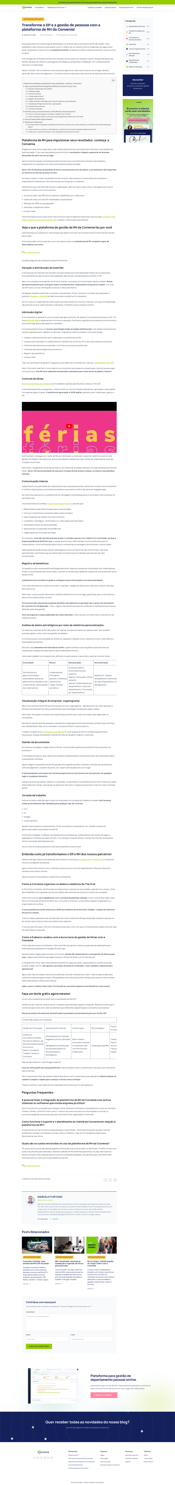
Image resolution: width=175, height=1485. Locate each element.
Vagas (102, 1455)
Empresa (103, 1451)
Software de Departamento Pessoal (80, 1458)
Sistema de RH (73, 1455)
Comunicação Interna (75, 1465)
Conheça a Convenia (95, 7)
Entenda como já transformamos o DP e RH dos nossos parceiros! (50, 111)
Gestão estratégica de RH (32, 1257)
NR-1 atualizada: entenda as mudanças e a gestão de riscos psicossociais (69, 1263)
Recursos (129, 1451)
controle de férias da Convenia (37, 384)
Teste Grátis (148, 1458)
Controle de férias (34, 94)
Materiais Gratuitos (131, 1455)
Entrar (146, 1455)
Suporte (128, 1462)
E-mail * (72, 1335)
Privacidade (104, 1458)
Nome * (28, 1335)
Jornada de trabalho (35, 109)
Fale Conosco (148, 1462)
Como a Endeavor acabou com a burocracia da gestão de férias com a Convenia (55, 117)
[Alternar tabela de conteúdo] (112, 80)
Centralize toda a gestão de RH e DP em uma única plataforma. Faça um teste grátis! (87, 2)
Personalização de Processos (78, 1468)
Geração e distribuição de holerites (40, 89)
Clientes (147, 1451)
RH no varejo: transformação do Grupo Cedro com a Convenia (100, 1263)
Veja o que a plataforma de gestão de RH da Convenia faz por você (50, 86)
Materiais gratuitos (126, 7)
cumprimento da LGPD (104, 363)
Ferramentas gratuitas (55, 7)
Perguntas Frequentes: (34, 122)
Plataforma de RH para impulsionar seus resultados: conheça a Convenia (52, 83)
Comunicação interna (36, 96)
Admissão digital (34, 91)
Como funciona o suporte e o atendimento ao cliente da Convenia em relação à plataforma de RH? (62, 129)
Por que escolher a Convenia (110, 1465)
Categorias (39, 7)
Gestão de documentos (37, 106)
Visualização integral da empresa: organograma (44, 104)
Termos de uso (105, 1462)
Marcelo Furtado (30, 35)
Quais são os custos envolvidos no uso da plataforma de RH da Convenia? (53, 132)
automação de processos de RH (91, 859)
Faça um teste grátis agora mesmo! (38, 119)
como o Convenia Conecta (60, 503)
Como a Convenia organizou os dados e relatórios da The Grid (49, 114)
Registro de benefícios (36, 99)
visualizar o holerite (38, 296)
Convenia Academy (131, 1458)
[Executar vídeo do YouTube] (69, 426)
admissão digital (33, 320)
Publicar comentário (39, 1346)
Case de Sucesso (110, 7)
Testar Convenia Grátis (145, 7)
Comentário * (30, 1312)
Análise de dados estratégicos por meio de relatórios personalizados (52, 101)
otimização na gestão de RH (54, 732)
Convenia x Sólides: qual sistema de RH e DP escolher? (36, 1262)
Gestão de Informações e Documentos (81, 1462)
